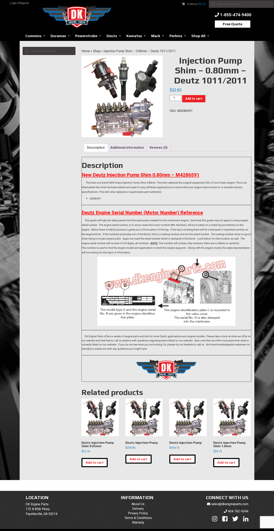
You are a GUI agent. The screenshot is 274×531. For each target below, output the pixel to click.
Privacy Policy (138, 513)
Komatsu (137, 37)
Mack (158, 37)
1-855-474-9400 (235, 14)
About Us (138, 504)
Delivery (138, 509)
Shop (96, 51)
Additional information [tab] (127, 147)
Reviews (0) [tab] (158, 147)
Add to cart (193, 99)
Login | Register (19, 3)
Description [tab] (96, 147)
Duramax (61, 37)
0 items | (196, 4)
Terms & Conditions (138, 518)
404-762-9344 (238, 511)
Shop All (201, 37)
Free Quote (232, 24)
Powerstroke (89, 37)
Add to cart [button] (95, 462)
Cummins (36, 37)
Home (85, 51)
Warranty (138, 522)
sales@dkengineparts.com (229, 504)
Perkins (178, 37)
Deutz (115, 37)
